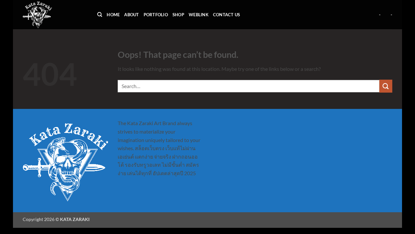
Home (113, 14)
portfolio (156, 14)
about (131, 14)
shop (178, 14)
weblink (198, 14)
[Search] (99, 14)
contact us (226, 14)
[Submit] (385, 86)
